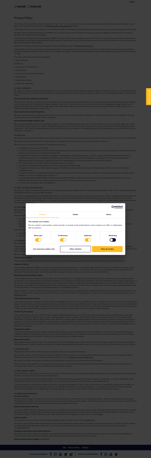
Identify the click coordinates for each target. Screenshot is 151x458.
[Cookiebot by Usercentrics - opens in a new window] (113, 207)
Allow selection (75, 249)
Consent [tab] (42, 214)
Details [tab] (75, 214)
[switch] (63, 240)
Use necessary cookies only (43, 249)
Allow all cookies (107, 249)
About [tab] (108, 214)
